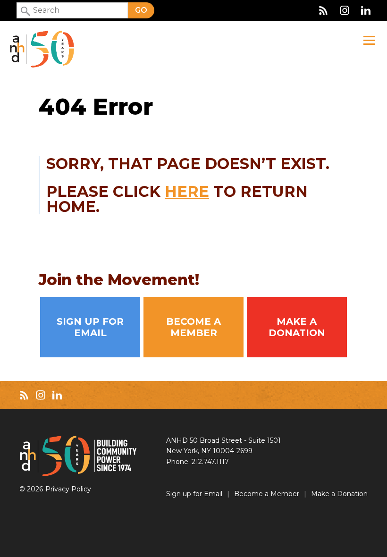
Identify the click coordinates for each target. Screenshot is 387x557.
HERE (187, 191)
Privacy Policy (68, 489)
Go (141, 10)
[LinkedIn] (365, 10)
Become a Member (193, 327)
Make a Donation (297, 327)
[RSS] (323, 10)
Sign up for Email (90, 327)
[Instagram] (344, 10)
